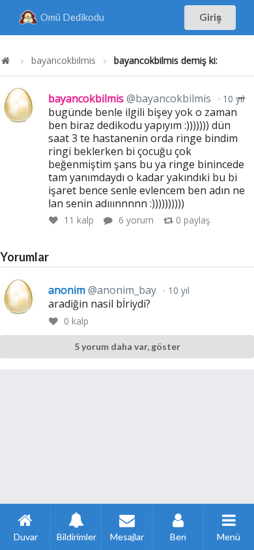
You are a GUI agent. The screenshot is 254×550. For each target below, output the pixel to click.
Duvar (26, 536)
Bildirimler (76, 536)
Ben (178, 536)
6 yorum (136, 220)
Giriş (210, 17)
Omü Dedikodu (72, 17)
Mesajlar (127, 536)
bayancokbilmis (63, 60)
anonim (102, 290)
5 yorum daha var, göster (127, 346)
